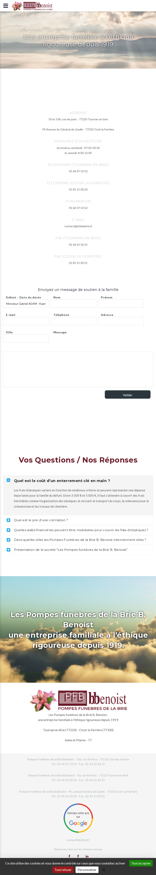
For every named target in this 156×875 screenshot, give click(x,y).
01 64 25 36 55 (78, 244)
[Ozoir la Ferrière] (78, 856)
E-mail (10, 313)
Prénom (107, 296)
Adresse (107, 313)
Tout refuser (63, 870)
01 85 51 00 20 (78, 189)
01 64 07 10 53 (78, 171)
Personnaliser (87, 870)
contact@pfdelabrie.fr (78, 226)
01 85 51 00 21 (78, 263)
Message (60, 331)
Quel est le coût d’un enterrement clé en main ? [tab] (62, 481)
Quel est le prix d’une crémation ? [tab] (41, 520)
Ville (9, 331)
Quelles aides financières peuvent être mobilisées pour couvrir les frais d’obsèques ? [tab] (81, 530)
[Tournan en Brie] (69, 856)
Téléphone (61, 313)
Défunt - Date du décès (23, 296)
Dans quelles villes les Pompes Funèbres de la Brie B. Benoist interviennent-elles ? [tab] (80, 540)
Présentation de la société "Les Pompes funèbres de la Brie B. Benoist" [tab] (70, 550)
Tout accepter (141, 863)
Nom (57, 296)
